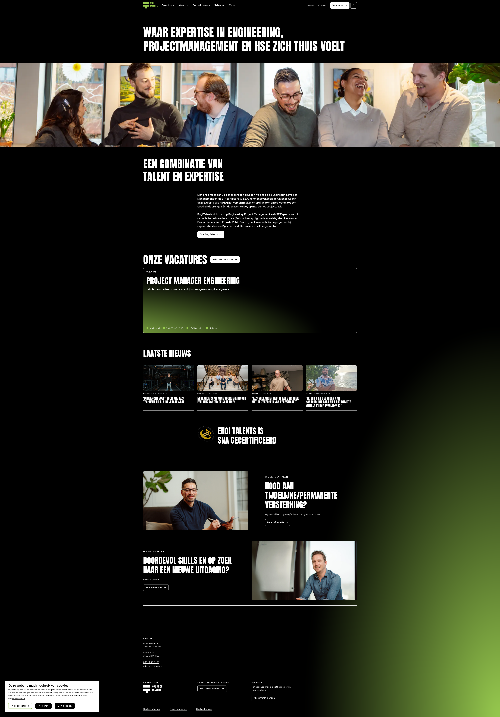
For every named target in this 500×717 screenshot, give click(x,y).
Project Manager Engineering (193, 280)
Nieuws (311, 5)
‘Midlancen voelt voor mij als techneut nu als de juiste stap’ (164, 400)
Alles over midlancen (264, 698)
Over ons (183, 5)
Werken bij (234, 5)
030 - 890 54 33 (151, 662)
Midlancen (219, 5)
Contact (322, 5)
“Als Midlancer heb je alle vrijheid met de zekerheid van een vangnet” (275, 400)
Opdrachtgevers (201, 5)
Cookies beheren (204, 709)
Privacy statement (178, 709)
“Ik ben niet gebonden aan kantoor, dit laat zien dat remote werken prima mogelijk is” (328, 402)
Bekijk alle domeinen (210, 688)
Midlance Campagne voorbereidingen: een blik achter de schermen (222, 400)
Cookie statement (151, 709)
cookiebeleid (18, 698)
